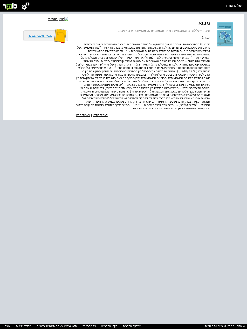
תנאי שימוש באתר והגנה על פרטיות (57, 326)
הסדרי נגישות (23, 326)
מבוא (121, 31)
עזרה (7, 326)
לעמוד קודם (100, 115)
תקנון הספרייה (109, 326)
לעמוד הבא (83, 115)
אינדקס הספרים (132, 326)
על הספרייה (89, 326)
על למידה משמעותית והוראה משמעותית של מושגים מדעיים (163, 31)
